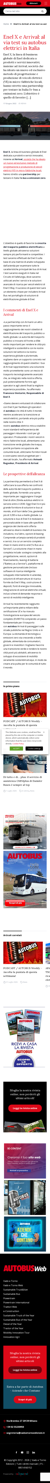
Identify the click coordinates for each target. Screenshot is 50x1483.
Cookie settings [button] (34, 748)
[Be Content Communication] (22, 1474)
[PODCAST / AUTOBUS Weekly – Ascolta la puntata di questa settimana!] (25, 705)
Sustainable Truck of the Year (18, 1315)
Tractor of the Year (13, 1328)
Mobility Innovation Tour (16, 1332)
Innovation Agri (11, 1337)
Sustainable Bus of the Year (17, 1319)
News (32, 791)
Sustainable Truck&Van (15, 1289)
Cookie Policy (18, 743)
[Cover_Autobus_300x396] (25, 879)
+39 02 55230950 (15, 1426)
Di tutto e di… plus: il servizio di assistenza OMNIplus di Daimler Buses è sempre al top (22, 780)
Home (6, 24)
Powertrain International (16, 1302)
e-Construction (11, 1311)
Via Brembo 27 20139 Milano (21, 1420)
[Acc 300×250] (25, 1234)
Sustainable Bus (11, 1294)
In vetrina (25, 791)
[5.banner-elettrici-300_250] (25, 831)
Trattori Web (10, 1306)
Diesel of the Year (12, 1324)
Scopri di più (25, 1399)
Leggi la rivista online (25, 1108)
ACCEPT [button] (16, 748)
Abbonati (34, 3)
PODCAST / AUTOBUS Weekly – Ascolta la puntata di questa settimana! (22, 725)
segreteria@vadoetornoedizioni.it (25, 1432)
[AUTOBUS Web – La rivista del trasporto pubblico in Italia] (12, 3)
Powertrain (9, 1298)
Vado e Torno (10, 1281)
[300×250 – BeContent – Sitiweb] (25, 1161)
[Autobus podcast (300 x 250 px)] (25, 1197)
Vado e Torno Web (13, 1285)
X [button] (43, 732)
